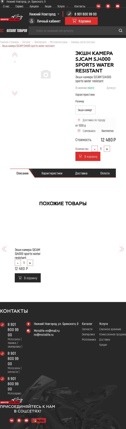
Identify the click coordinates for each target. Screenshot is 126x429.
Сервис (20, 6)
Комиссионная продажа (112, 334)
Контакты (79, 6)
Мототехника (89, 339)
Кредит (103, 344)
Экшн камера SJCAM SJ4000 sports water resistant (28, 253)
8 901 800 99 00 (13, 329)
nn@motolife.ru (43, 334)
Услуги (61, 6)
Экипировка (88, 334)
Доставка (104, 339)
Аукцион (34, 6)
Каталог (87, 324)
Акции (48, 6)
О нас (6, 6)
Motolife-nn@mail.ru (47, 330)
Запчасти (87, 329)
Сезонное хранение (110, 329)
